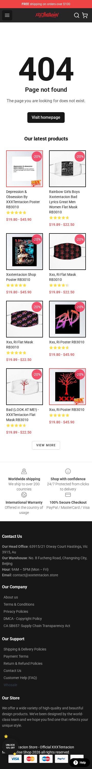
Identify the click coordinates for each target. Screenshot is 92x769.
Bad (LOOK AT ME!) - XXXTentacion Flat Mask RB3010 (22, 415)
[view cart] (85, 15)
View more (46, 445)
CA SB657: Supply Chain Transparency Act (37, 626)
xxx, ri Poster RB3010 (66, 342)
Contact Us (12, 671)
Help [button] (83, 762)
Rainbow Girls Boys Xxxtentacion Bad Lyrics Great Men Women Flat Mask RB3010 (64, 202)
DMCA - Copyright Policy (23, 619)
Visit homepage (46, 117)
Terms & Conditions (19, 604)
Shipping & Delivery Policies (25, 649)
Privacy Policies (16, 611)
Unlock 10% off (10, 746)
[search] (77, 15)
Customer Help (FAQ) (20, 678)
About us (11, 597)
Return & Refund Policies (23, 663)
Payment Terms (16, 656)
